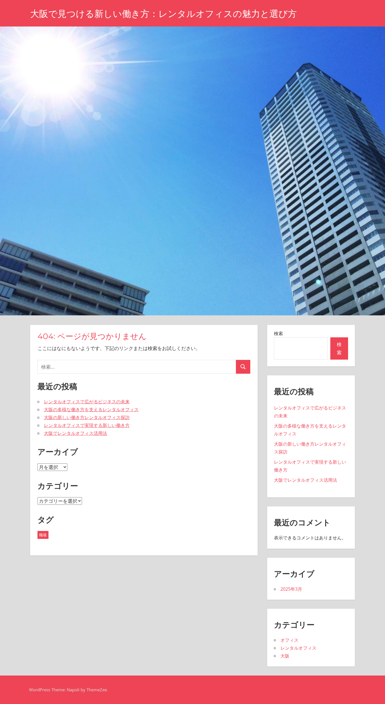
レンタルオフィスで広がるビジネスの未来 (87, 402)
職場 (43, 534)
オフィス (289, 640)
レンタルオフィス (298, 648)
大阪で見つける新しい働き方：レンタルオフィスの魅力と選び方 (163, 13)
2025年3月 (291, 589)
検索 (278, 333)
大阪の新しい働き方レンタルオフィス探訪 (87, 417)
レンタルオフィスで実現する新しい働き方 (87, 425)
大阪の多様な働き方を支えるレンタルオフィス (91, 409)
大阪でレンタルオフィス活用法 (75, 433)
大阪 (284, 656)
